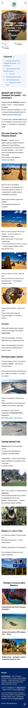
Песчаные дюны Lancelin (13, 77)
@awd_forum (21, 689)
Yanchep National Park (12, 80)
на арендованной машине (13, 114)
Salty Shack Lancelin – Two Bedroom (11, 418)
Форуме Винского (19, 698)
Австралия (14, 35)
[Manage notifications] (24, 704)
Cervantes (12, 74)
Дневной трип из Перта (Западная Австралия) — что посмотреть (12, 63)
